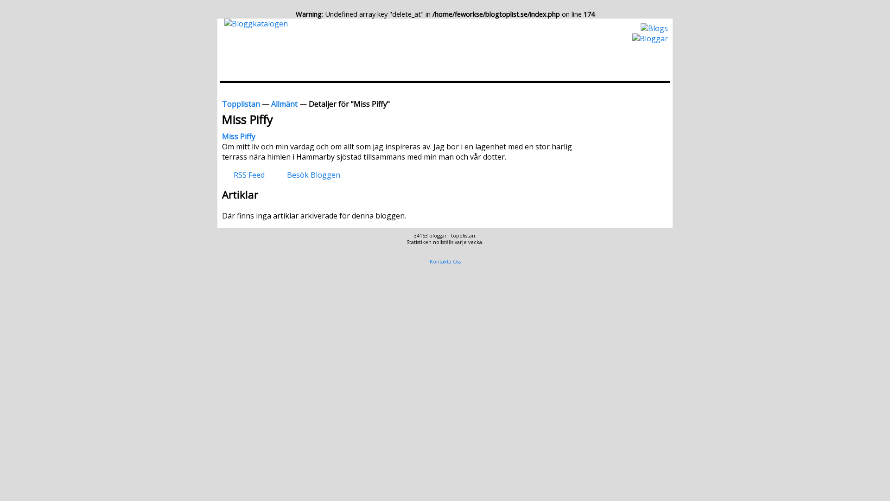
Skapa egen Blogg (640, 90)
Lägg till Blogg (469, 90)
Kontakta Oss (445, 261)
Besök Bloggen (313, 174)
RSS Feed (249, 174)
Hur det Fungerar (576, 90)
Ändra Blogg (520, 90)
